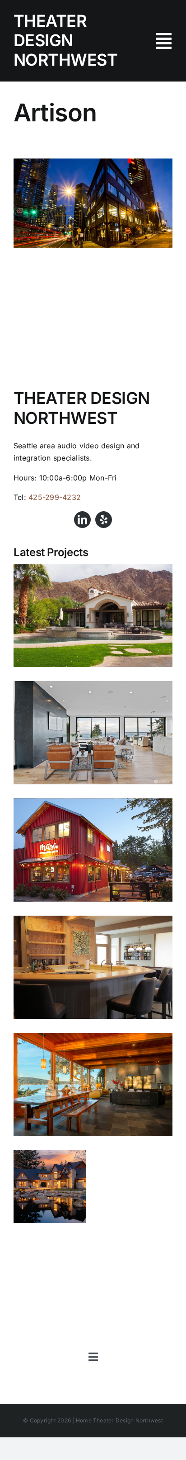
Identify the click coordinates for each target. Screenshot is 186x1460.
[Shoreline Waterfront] (93, 733)
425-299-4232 (54, 497)
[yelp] (103, 519)
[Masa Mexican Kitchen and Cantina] (93, 850)
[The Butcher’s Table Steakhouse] (93, 164)
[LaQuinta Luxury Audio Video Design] (93, 616)
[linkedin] (82, 519)
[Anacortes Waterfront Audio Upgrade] (93, 1085)
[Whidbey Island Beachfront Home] (93, 967)
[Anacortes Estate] (50, 1186)
